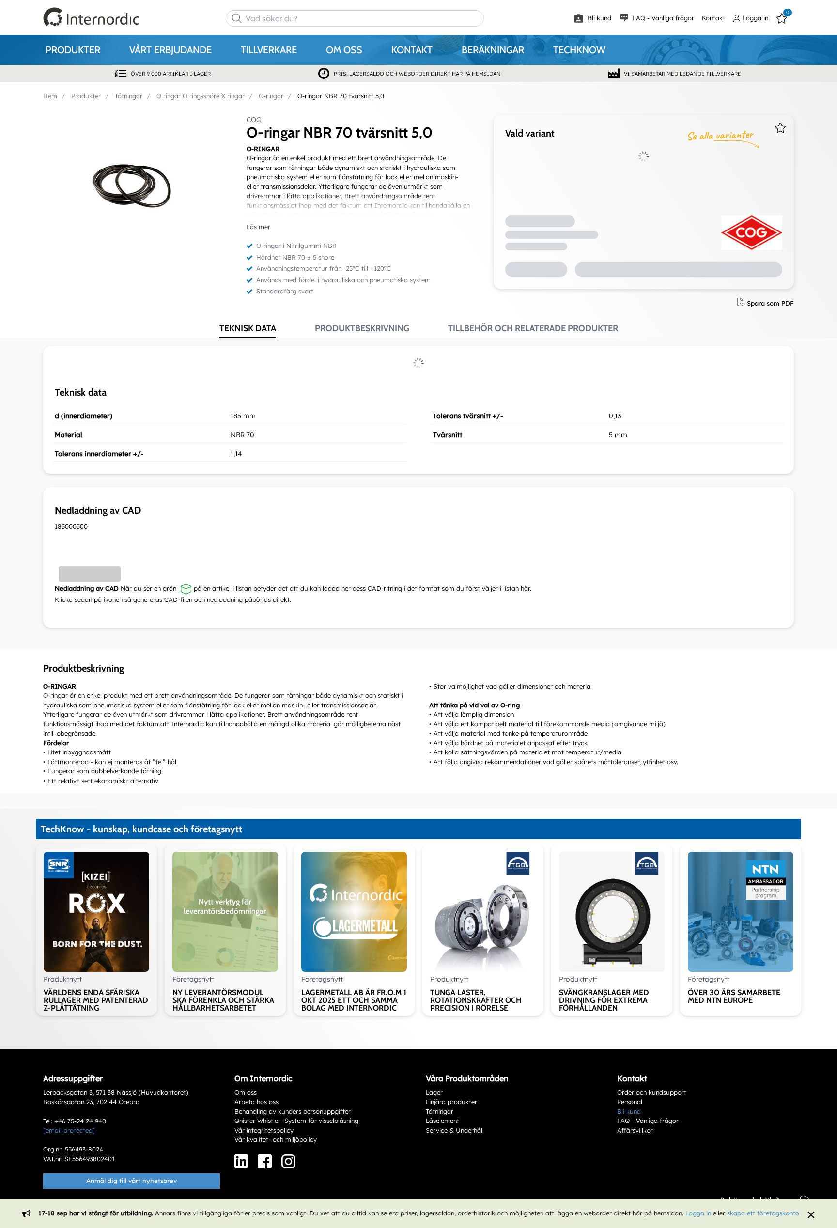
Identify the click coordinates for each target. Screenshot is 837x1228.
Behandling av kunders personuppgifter (292, 1111)
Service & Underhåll (455, 1130)
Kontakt (713, 18)
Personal (629, 1101)
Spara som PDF (770, 303)
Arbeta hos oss (256, 1101)
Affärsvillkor (635, 1130)
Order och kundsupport (651, 1092)
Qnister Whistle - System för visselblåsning (296, 1120)
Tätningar (439, 1111)
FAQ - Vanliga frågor (662, 18)
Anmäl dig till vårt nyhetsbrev (131, 1180)
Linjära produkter (451, 1101)
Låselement (442, 1120)
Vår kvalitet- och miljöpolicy (275, 1139)
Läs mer (258, 226)
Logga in (698, 1213)
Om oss (245, 1092)
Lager (434, 1092)
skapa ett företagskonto (763, 1213)
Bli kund (598, 18)
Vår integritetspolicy (264, 1130)
